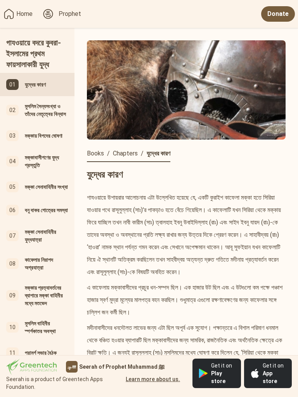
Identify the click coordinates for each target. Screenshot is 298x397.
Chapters (125, 153)
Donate (278, 13)
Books (95, 153)
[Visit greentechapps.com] (31, 367)
